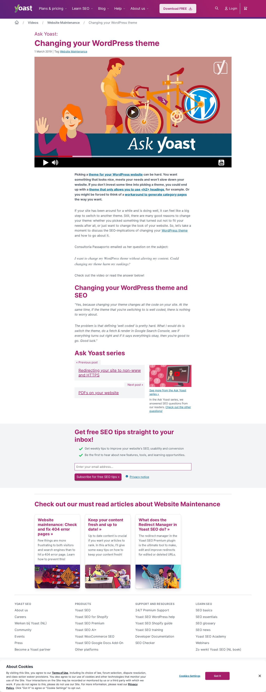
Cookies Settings (189, 675)
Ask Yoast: (46, 34)
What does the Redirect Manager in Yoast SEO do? (158, 525)
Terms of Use (60, 672)
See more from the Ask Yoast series (167, 392)
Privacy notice (139, 477)
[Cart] (245, 8)
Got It (217, 675)
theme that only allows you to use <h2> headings (126, 189)
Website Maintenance (63, 22)
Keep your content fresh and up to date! (105, 525)
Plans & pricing (51, 8)
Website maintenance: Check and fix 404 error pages (57, 527)
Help (118, 8)
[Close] (259, 676)
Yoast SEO (23, 603)
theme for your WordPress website (116, 174)
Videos (33, 22)
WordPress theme (175, 230)
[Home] (17, 23)
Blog (102, 8)
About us (137, 8)
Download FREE (175, 8)
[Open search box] (217, 8)
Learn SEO (80, 8)
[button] (133, 112)
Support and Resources (155, 603)
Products (83, 603)
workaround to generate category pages (156, 194)
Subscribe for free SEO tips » (98, 477)
